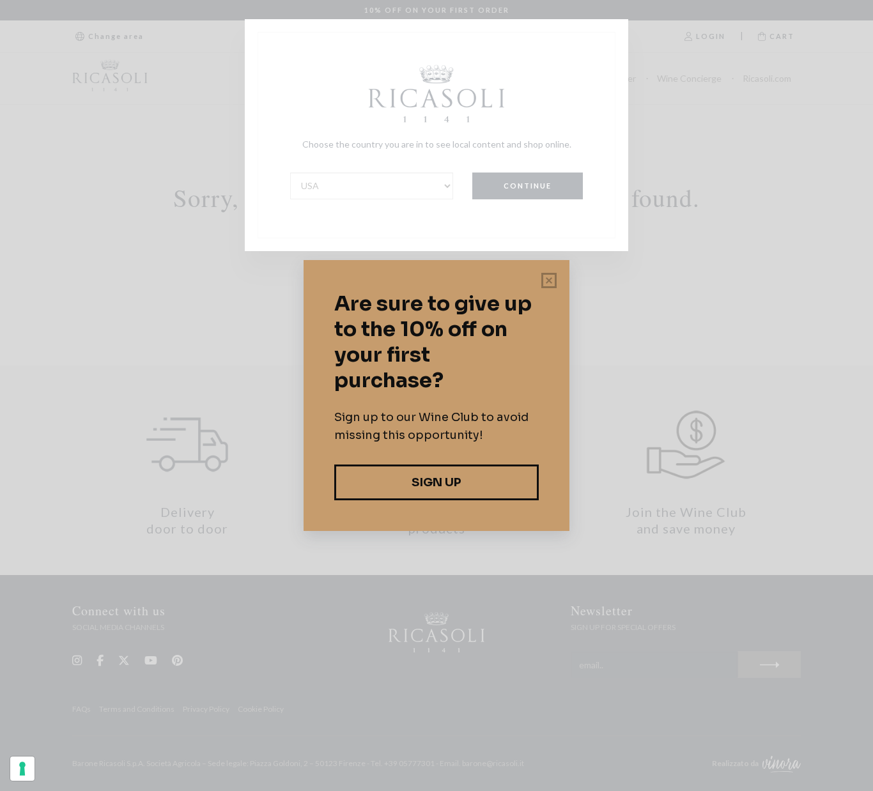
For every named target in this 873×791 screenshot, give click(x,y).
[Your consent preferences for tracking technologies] (22, 768)
